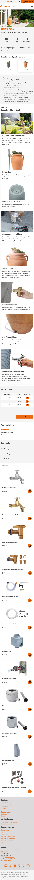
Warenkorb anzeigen (25, 417)
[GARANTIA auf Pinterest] (19, 865)
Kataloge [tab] (6, 449)
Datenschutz (12, 876)
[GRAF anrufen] (10, 865)
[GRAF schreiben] (6, 865)
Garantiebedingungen (8, 877)
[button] (32, 18)
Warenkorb (29, 1)
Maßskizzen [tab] (7, 459)
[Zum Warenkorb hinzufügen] (27, 398)
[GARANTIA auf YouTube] (14, 865)
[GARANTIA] (7, 6)
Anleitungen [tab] (7, 454)
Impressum (4, 876)
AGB (18, 876)
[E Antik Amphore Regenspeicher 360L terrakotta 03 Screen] (17, 18)
